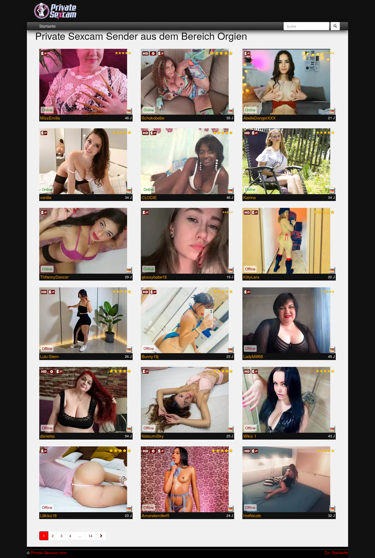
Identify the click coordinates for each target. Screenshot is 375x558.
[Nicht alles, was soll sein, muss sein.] (289, 479)
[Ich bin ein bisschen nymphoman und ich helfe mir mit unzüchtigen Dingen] (187, 479)
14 (90, 535)
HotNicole (252, 515)
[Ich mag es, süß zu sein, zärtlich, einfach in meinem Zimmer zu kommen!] (289, 161)
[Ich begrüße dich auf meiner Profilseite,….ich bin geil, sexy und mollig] (86, 400)
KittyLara (251, 277)
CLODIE (149, 197)
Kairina (249, 197)
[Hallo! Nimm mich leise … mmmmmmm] (86, 82)
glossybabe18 (154, 277)
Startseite (47, 26)
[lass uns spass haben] (86, 320)
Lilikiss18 (48, 515)
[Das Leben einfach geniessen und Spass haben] (187, 82)
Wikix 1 (249, 436)
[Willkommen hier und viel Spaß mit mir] (289, 82)
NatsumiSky (153, 436)
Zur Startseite (336, 552)
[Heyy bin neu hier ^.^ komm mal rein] (86, 479)
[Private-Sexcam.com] (55, 11)
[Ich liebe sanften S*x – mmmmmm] (289, 320)
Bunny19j (150, 356)
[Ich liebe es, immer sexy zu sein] (86, 161)
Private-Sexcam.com (49, 552)
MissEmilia (50, 118)
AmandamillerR (155, 515)
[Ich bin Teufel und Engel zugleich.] (289, 241)
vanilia (45, 197)
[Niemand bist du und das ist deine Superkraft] (187, 400)
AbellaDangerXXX (259, 118)
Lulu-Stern (49, 356)
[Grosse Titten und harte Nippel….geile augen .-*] (289, 400)
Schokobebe (153, 118)
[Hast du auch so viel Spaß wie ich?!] (187, 161)
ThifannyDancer (54, 277)
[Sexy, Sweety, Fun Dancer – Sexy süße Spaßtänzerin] (86, 241)
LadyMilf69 (253, 356)
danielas (47, 436)
